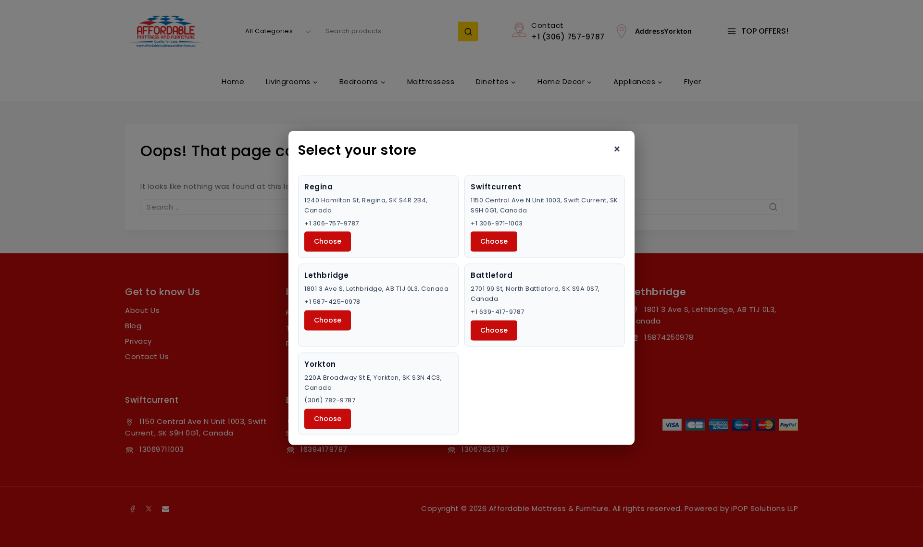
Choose (327, 242)
